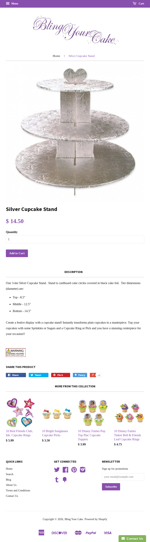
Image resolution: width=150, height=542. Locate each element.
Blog (8, 479)
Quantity (12, 232)
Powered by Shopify (96, 519)
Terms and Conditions (18, 490)
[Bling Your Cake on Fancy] (64, 481)
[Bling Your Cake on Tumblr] (57, 481)
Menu (14, 3)
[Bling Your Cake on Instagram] (83, 471)
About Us (11, 485)
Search (9, 474)
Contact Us (12, 495)
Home (56, 55)
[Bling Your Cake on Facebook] (65, 471)
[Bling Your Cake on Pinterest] (74, 471)
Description (73, 272)
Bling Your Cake (74, 519)
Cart (141, 3)
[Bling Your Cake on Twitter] (57, 471)
